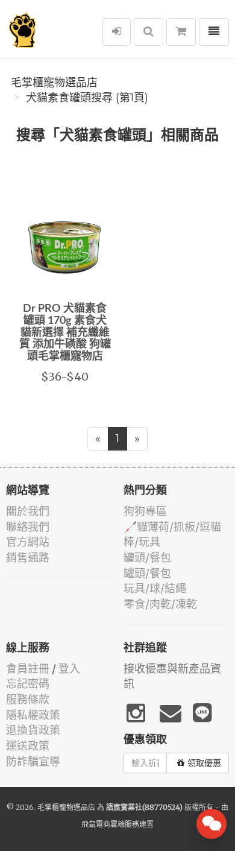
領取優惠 (204, 763)
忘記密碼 (27, 684)
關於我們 (27, 511)
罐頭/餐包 (147, 558)
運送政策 (27, 746)
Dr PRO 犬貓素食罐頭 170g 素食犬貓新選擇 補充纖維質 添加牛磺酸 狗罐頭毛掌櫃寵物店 (65, 332)
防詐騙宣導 (33, 761)
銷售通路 (27, 558)
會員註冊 (27, 668)
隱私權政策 (33, 715)
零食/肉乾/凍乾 (160, 604)
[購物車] (181, 32)
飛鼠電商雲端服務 (110, 824)
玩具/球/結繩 (155, 588)
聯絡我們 (27, 527)
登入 (69, 668)
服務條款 (27, 699)
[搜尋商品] (148, 32)
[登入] (116, 32)
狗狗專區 (145, 511)
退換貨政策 (33, 730)
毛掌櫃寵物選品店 (54, 82)
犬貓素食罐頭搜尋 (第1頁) (87, 97)
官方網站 (27, 542)
